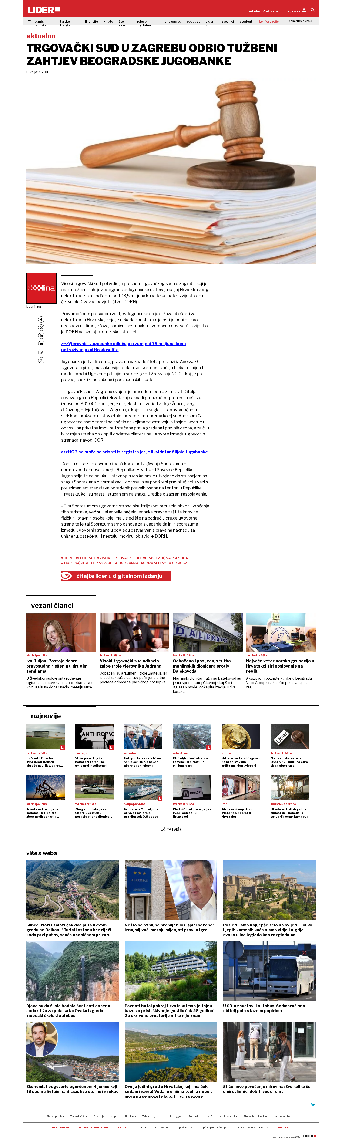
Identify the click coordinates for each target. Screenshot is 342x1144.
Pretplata (270, 11)
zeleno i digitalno (144, 23)
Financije (98, 1116)
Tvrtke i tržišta (78, 1116)
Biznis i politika (55, 1116)
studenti (246, 21)
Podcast (193, 1116)
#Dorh (67, 558)
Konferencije (282, 1116)
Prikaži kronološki (300, 21)
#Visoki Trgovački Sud (119, 558)
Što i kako (130, 1116)
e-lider (123, 1127)
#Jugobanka (126, 563)
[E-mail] (41, 344)
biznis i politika (41, 23)
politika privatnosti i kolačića (251, 1127)
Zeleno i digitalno (152, 1116)
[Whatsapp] (41, 352)
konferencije (269, 21)
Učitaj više (171, 829)
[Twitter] (41, 327)
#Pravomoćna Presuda (165, 558)
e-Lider (254, 11)
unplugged (173, 21)
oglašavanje (185, 1127)
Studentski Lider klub (255, 1116)
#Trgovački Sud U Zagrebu (87, 563)
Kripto (114, 1116)
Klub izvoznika (228, 1116)
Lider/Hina (33, 306)
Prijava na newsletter (93, 1127)
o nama (141, 1127)
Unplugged (175, 1116)
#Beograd (85, 558)
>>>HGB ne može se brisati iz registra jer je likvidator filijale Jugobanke (134, 451)
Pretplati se (60, 1127)
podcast (193, 21)
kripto (108, 21)
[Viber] (41, 360)
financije (91, 21)
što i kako (122, 23)
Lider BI (209, 23)
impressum (162, 1127)
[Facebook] (41, 319)
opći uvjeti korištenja (214, 1127)
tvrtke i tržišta (65, 23)
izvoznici (227, 21)
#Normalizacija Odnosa (164, 563)
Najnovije (46, 716)
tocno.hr (284, 1127)
